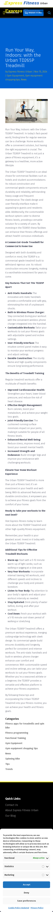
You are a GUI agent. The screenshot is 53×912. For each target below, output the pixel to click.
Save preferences (26, 900)
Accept (26, 884)
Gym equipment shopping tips (21, 748)
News (24, 79)
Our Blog (10, 815)
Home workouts (35, 141)
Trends (9, 769)
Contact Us (11, 805)
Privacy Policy (37, 908)
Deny (26, 892)
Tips (7, 764)
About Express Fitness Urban (21, 810)
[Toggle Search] (49, 12)
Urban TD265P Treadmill (18, 153)
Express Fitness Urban (20, 71)
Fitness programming (16, 732)
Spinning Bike (12, 758)
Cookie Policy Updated (18, 908)
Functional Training (15, 738)
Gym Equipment (15, 75)
